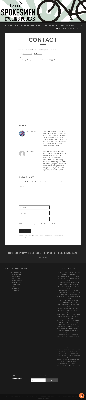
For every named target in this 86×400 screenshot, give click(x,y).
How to (74, 28)
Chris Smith (16, 286)
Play (79, 28)
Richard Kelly (16, 282)
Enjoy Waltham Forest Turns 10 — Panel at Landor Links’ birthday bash (68, 330)
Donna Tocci (16, 278)
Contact (59, 28)
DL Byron (16, 284)
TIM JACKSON (16, 276)
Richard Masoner (17, 280)
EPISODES (66, 28)
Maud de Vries (63, 282)
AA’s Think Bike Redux (64, 349)
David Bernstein (27, 54)
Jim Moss (16, 290)
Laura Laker (64, 343)
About (78, 25)
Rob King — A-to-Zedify (64, 320)
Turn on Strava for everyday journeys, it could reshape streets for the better (68, 353)
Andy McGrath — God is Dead (66, 345)
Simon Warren (64, 322)
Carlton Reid (38, 54)
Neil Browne (16, 288)
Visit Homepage (43, 11)
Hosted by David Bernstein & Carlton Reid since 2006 (39, 25)
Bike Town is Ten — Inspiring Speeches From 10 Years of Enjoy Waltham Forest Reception (68, 337)
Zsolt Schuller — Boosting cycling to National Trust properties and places (67, 302)
